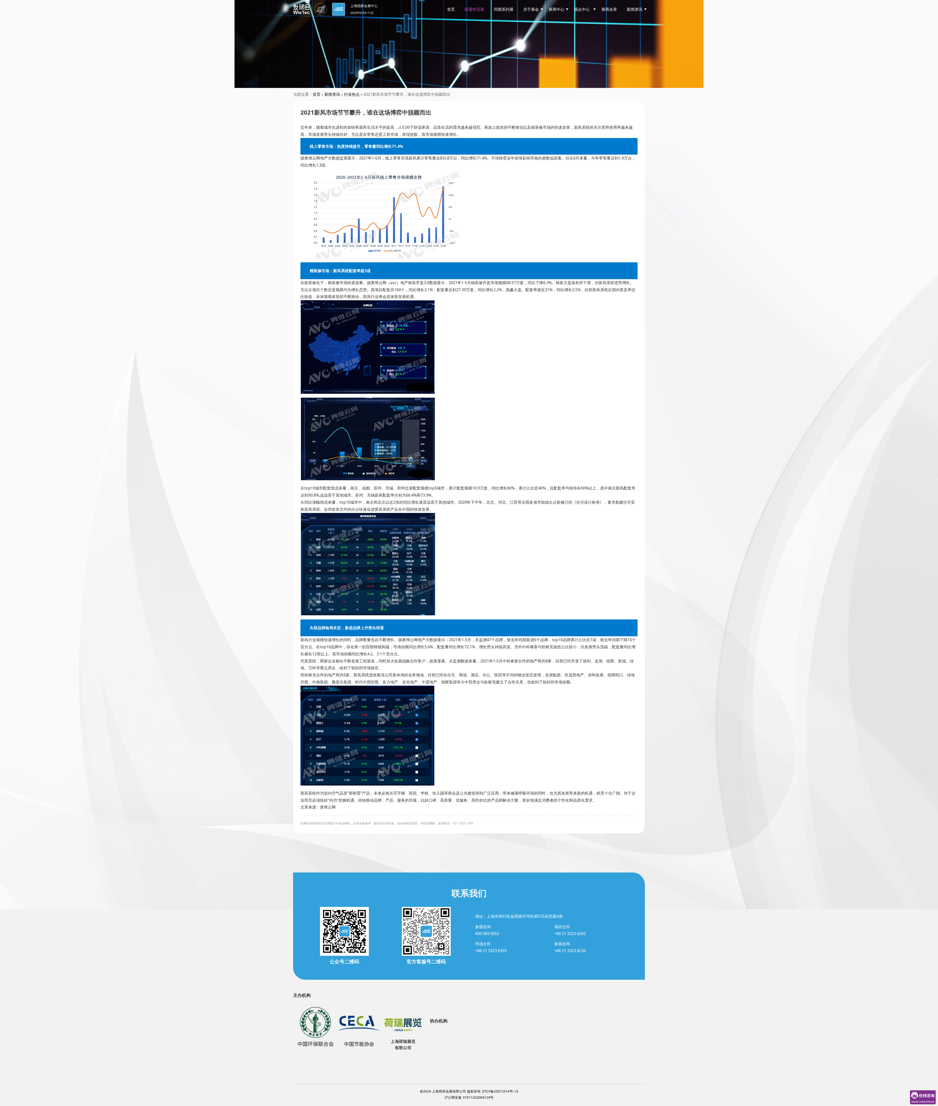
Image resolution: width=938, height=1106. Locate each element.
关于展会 (531, 9)
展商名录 (609, 9)
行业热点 (352, 94)
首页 (451, 9)
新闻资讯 (634, 9)
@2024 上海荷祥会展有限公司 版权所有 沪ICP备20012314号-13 (469, 1091)
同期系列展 (503, 9)
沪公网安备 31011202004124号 (469, 1097)
